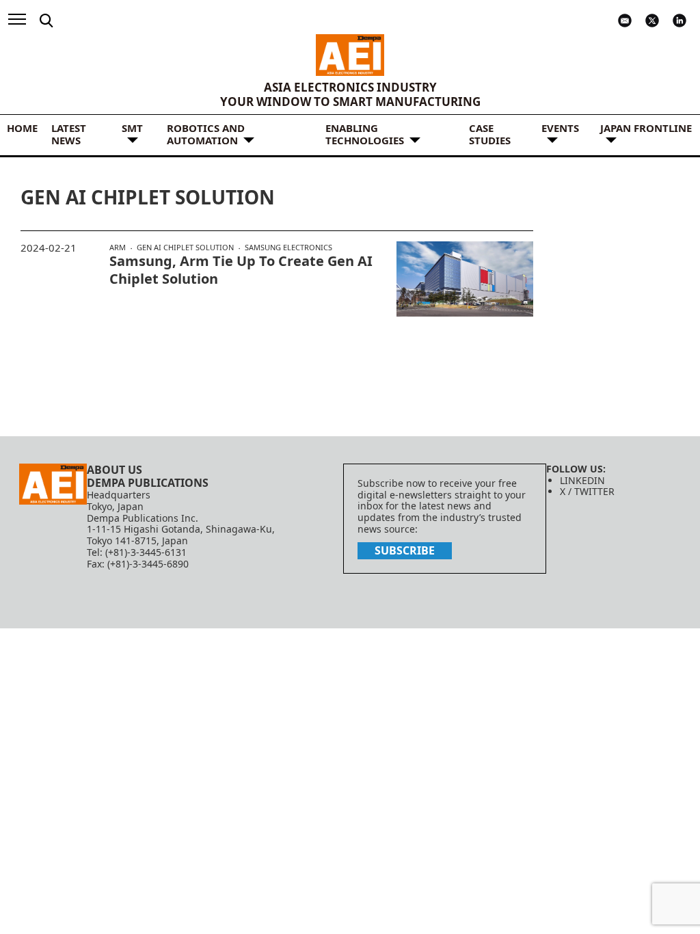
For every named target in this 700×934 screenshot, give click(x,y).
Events (560, 128)
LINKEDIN (582, 480)
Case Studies (490, 134)
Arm (117, 247)
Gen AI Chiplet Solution (185, 247)
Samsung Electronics (288, 247)
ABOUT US (114, 469)
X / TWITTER (587, 491)
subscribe (405, 550)
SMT (132, 128)
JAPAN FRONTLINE (646, 128)
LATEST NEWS (68, 134)
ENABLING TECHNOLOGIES (364, 134)
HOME (22, 128)
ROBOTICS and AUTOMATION (206, 134)
